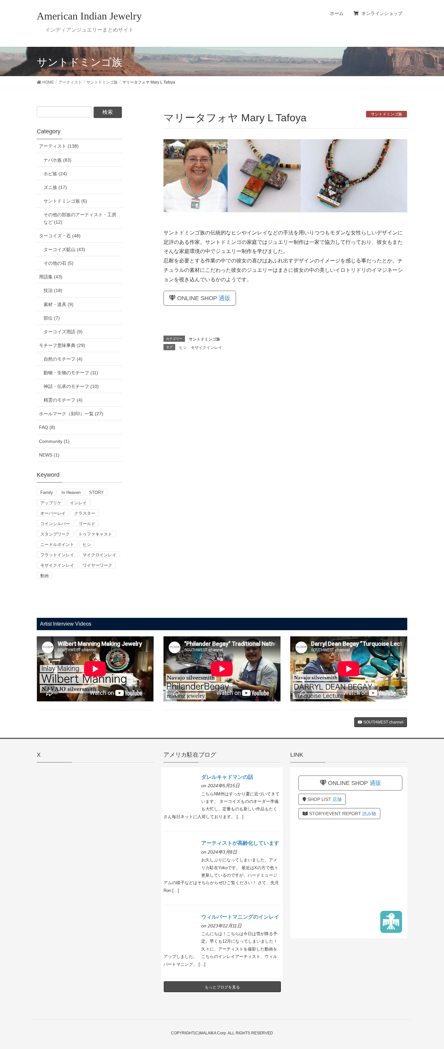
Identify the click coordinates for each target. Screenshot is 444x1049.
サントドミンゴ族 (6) (65, 201)
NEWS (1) (49, 455)
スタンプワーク (55, 534)
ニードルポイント (57, 544)
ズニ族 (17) (55, 187)
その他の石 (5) (58, 263)
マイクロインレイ (99, 554)
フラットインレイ (57, 554)
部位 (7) (52, 318)
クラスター (84, 513)
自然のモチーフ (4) (63, 359)
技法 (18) (53, 290)
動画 (44, 575)
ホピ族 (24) (55, 173)
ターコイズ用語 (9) (63, 331)
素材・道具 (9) (58, 304)
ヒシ (183, 347)
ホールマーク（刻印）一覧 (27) (71, 413)
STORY (96, 492)
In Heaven (71, 492)
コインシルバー (55, 523)
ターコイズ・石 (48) (60, 235)
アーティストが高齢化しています (240, 843)
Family (46, 492)
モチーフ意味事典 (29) (62, 345)
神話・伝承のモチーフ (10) (71, 386)
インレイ (78, 502)
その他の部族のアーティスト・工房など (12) (80, 218)
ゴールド (86, 523)
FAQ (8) (47, 427)
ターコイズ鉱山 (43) (64, 249)
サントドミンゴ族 (386, 114)
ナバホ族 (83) (58, 160)
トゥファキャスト (95, 534)
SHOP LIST (324, 799)
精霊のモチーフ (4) (63, 400)
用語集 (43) (50, 276)
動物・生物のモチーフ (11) (71, 372)
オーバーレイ (53, 513)
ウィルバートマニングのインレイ (240, 917)
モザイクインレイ (206, 347)
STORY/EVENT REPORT (342, 813)
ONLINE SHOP (203, 298)
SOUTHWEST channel (382, 722)
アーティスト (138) (59, 146)
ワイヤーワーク (97, 565)
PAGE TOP (427, 1011)
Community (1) (54, 441)
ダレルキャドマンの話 (227, 777)
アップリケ (50, 502)
